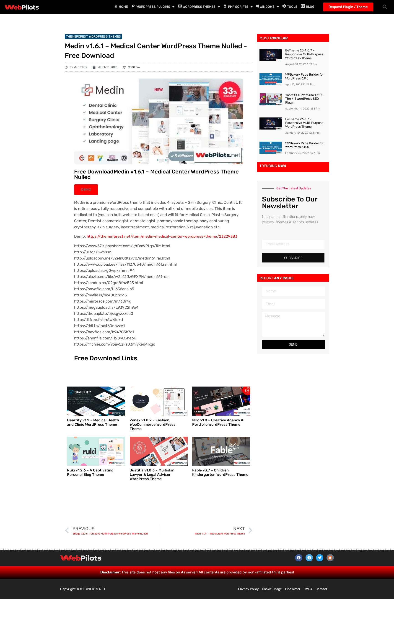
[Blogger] (330, 557)
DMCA (307, 589)
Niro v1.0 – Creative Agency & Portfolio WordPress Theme (218, 422)
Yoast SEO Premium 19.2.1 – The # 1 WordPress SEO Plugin (305, 99)
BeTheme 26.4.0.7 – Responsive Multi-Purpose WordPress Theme (304, 54)
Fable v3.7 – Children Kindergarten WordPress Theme (220, 472)
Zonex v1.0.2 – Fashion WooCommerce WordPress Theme (153, 424)
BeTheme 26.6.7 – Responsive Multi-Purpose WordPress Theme (304, 123)
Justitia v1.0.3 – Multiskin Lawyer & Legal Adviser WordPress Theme (152, 474)
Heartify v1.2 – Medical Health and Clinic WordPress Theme (93, 422)
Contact (321, 589)
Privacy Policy (248, 589)
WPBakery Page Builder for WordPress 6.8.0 (304, 145)
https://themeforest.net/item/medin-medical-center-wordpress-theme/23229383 (162, 236)
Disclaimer (292, 589)
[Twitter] (319, 557)
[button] (384, 6)
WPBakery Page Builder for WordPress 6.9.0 (304, 76)
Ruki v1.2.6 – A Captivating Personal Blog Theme (90, 472)
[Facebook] (298, 557)
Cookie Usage (272, 589)
